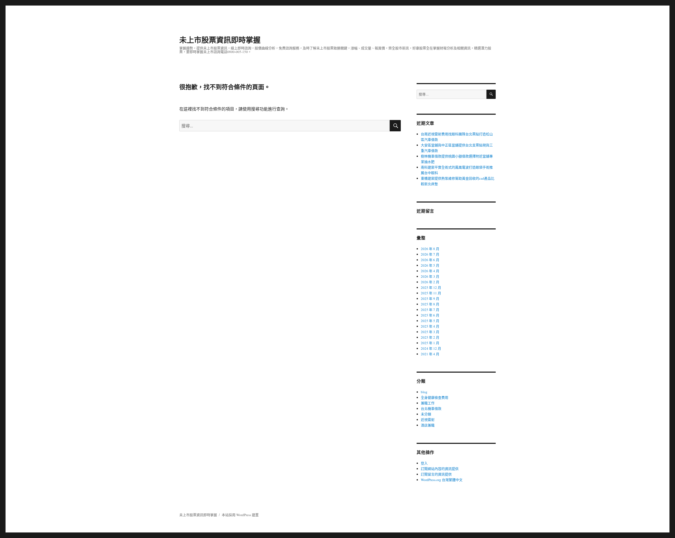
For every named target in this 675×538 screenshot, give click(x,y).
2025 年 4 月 (430, 326)
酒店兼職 (428, 425)
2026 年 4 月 (430, 270)
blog (424, 392)
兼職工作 (428, 403)
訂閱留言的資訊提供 (436, 474)
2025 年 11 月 (431, 293)
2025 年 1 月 (430, 342)
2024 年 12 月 (431, 348)
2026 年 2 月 (430, 282)
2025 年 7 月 (430, 309)
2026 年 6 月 (430, 259)
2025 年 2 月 (430, 337)
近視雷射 (428, 419)
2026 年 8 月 (430, 248)
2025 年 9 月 (430, 298)
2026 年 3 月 (430, 276)
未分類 (426, 414)
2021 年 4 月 (430, 354)
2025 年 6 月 (430, 315)
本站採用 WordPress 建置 (240, 514)
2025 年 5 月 (430, 320)
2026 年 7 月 (430, 254)
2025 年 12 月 (431, 287)
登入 (424, 463)
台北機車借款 (431, 408)
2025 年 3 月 (430, 331)
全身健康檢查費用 (434, 397)
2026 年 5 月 (430, 265)
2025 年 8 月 (430, 304)
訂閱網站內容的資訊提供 (440, 468)
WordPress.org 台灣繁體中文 (441, 479)
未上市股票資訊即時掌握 (220, 39)
